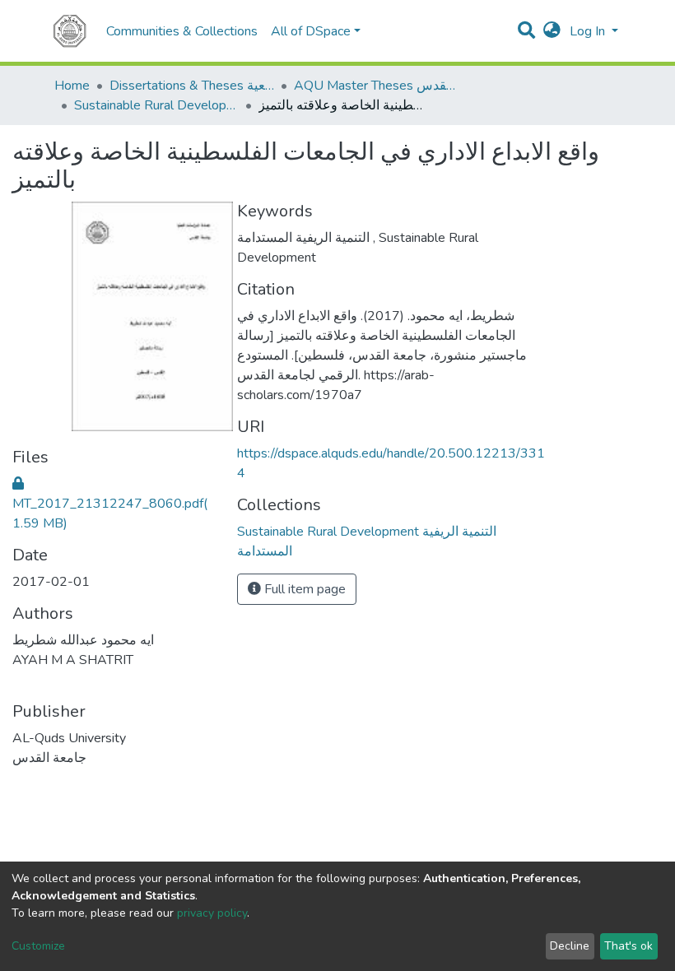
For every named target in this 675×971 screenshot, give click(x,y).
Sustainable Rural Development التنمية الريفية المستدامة (156, 105)
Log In (589, 31)
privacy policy (212, 913)
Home (72, 86)
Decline (569, 946)
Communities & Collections (182, 31)
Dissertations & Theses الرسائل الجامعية (191, 86)
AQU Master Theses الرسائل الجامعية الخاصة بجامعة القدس (376, 86)
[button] (552, 31)
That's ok (628, 946)
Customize (38, 946)
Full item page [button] (303, 589)
